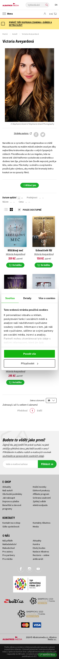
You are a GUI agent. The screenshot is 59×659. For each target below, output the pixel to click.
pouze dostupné (32, 209)
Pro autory (7, 551)
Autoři (14, 34)
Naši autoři (7, 490)
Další (39, 410)
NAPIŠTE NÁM (49, 654)
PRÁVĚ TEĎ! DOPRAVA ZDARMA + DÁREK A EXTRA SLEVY (30, 23)
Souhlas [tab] (10, 298)
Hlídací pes (30, 185)
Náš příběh (7, 540)
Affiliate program (41, 494)
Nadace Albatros (41, 551)
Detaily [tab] (27, 298)
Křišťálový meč (15, 250)
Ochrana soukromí (42, 497)
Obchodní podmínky (12, 494)
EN (56, 4)
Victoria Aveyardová (15, 254)
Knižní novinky (39, 486)
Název (5, 202)
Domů (5, 34)
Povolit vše (29, 353)
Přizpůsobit (27, 363)
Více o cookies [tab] (47, 298)
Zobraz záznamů (37, 400)
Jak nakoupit (8, 497)
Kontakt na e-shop (11, 522)
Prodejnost (32, 197)
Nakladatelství (9, 544)
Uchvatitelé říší (44, 250)
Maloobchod (8, 547)
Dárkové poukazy (41, 490)
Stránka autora (21, 133)
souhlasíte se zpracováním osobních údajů (23, 455)
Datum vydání (9, 197)
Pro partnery (8, 555)
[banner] (17, 4)
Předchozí (22, 410)
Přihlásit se (47, 464)
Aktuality (6, 486)
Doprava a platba (10, 501)
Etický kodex (39, 547)
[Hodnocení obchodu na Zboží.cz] (13, 600)
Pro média (7, 558)
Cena (21, 202)
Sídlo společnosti (10, 526)
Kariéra (36, 544)
